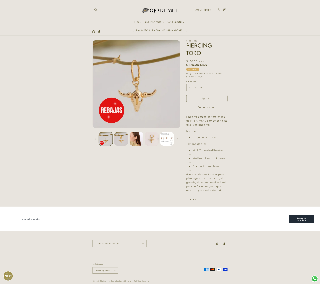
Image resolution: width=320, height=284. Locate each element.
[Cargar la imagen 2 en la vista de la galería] (121, 139)
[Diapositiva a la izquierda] (95, 139)
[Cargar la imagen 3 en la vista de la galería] (136, 139)
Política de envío (141, 281)
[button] (95, 10)
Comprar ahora (207, 107)
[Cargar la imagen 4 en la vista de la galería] (152, 139)
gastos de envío (198, 73)
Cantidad (191, 81)
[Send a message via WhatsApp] (315, 279)
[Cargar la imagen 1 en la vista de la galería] (106, 139)
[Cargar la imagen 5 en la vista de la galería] (167, 139)
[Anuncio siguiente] (186, 31)
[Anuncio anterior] (133, 31)
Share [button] (193, 199)
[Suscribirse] (143, 243)
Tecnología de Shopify (121, 281)
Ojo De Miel (105, 281)
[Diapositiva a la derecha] (177, 139)
